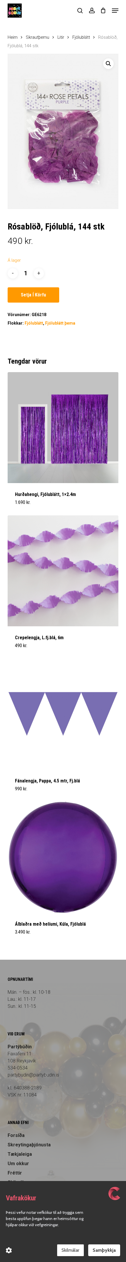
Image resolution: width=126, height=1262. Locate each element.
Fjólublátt (81, 37)
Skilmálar (70, 1250)
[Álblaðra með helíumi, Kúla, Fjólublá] (63, 857)
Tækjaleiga (20, 1154)
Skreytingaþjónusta (29, 1145)
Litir (60, 37)
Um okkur (18, 1163)
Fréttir (15, 1173)
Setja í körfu (33, 295)
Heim (13, 37)
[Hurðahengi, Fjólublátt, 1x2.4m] (63, 427)
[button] (115, 11)
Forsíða (16, 1135)
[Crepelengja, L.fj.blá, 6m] (63, 570)
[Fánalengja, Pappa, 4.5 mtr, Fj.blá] (63, 714)
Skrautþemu (37, 37)
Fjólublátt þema (60, 323)
